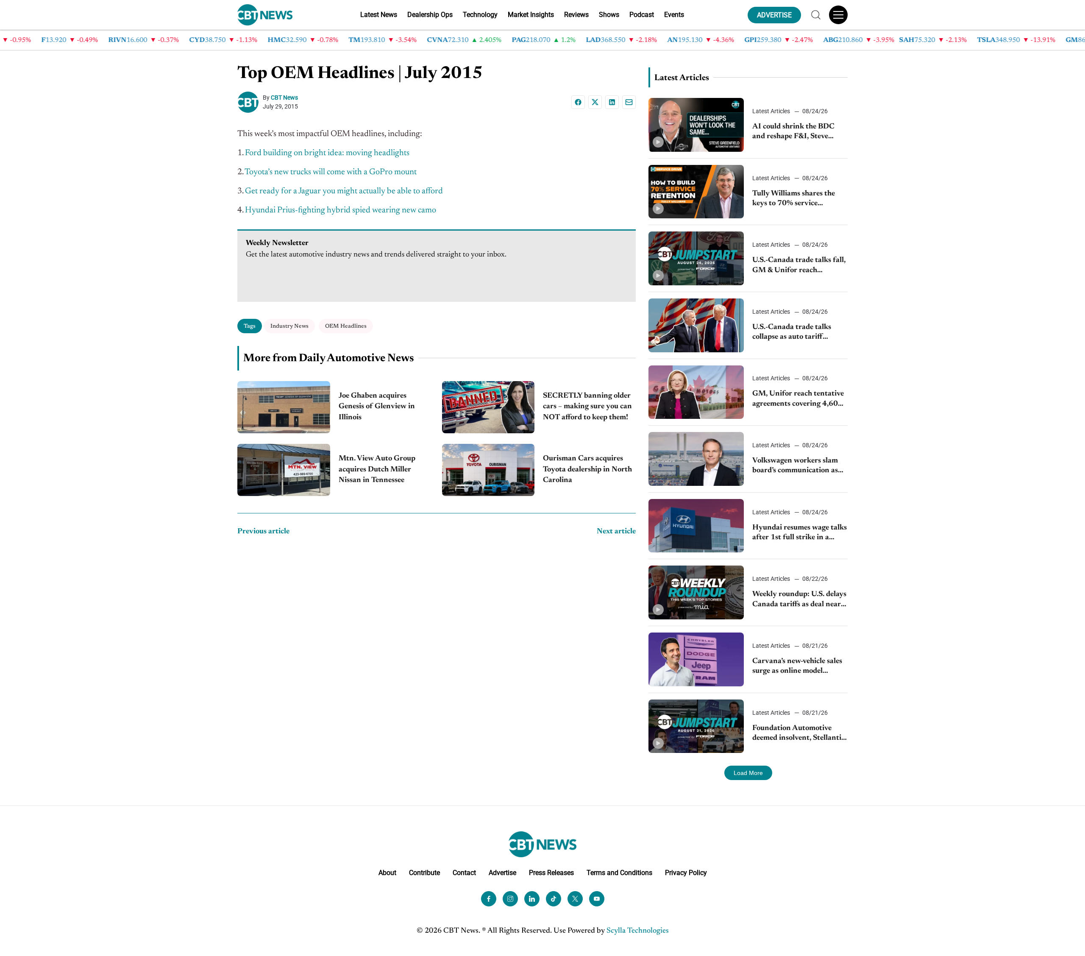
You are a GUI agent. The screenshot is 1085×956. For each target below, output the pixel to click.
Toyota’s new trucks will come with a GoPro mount (331, 172)
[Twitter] (575, 898)
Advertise (502, 873)
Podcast (641, 15)
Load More (748, 772)
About (387, 873)
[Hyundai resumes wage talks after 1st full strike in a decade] (696, 526)
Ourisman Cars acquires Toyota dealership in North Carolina (587, 469)
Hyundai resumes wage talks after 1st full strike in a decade (799, 533)
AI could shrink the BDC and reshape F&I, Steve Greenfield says (793, 132)
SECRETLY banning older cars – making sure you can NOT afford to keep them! (587, 406)
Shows (609, 15)
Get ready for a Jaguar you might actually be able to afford (344, 191)
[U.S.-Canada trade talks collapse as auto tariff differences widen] (696, 325)
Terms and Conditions (619, 873)
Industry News (289, 326)
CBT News (284, 97)
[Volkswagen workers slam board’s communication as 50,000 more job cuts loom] (696, 459)
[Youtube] (596, 898)
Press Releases (551, 873)
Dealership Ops (430, 15)
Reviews (576, 15)
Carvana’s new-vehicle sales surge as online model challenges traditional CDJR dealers (799, 667)
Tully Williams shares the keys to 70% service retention (793, 199)
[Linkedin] (612, 102)
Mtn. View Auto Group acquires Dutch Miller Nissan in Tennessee (377, 469)
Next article (616, 531)
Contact (464, 873)
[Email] (629, 102)
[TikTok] (553, 898)
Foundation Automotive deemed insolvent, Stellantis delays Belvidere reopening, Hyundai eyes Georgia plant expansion (798, 734)
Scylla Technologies (637, 931)
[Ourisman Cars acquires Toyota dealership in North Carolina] (488, 470)
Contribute (424, 873)
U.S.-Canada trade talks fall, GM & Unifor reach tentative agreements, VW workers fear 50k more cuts (799, 266)
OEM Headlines (346, 326)
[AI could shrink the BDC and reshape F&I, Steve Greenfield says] (696, 125)
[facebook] (488, 898)
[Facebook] (578, 102)
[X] (595, 102)
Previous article (263, 531)
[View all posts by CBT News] (250, 102)
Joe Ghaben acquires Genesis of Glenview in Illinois (377, 406)
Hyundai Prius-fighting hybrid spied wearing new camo (340, 210)
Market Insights (531, 15)
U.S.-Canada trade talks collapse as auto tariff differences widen (791, 333)
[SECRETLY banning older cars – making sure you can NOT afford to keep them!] (488, 407)
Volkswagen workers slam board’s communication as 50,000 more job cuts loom (796, 466)
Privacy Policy (686, 873)
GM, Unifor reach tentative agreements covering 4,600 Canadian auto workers (798, 399)
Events (674, 15)
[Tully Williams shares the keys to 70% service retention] (696, 192)
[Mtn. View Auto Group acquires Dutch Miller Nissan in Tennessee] (283, 470)
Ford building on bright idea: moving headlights (327, 153)
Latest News (378, 15)
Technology (480, 15)
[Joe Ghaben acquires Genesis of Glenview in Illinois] (283, 407)
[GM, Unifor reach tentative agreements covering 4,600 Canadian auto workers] (696, 392)
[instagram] (510, 898)
